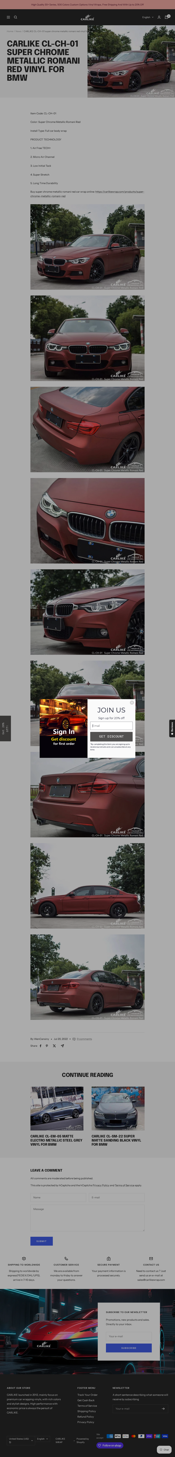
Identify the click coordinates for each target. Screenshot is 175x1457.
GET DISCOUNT (111, 737)
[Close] (132, 703)
